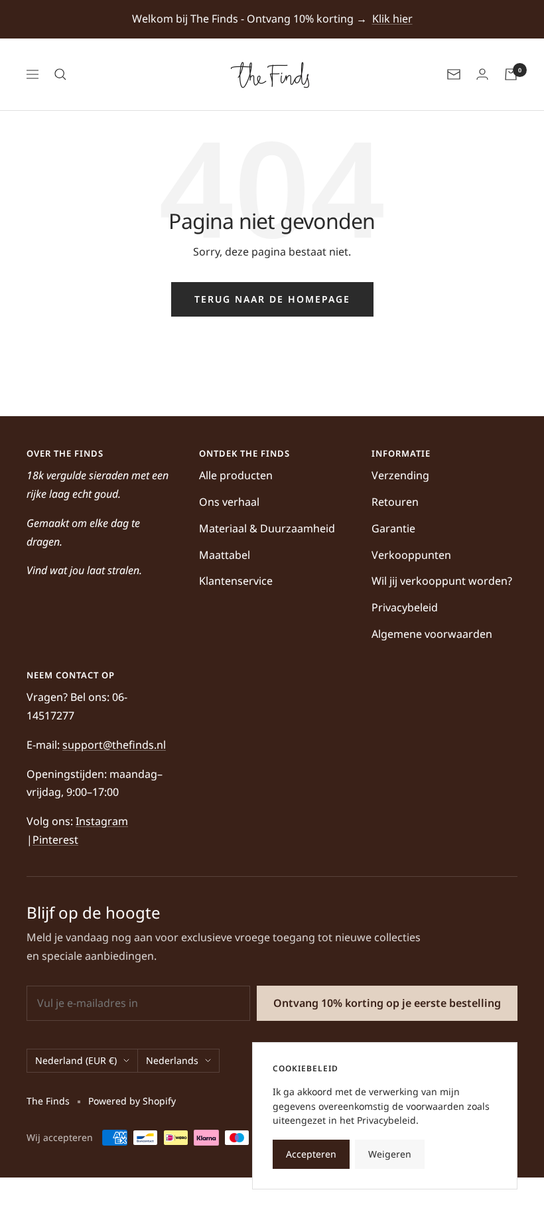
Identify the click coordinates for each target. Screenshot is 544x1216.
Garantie (393, 528)
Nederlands (172, 1060)
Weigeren (389, 1154)
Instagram (102, 821)
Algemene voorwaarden (432, 634)
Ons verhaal (229, 501)
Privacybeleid (405, 607)
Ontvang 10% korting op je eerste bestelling (387, 1003)
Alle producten (236, 475)
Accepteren (311, 1154)
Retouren (395, 501)
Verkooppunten (411, 555)
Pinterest (55, 839)
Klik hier (392, 18)
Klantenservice (236, 580)
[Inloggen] (482, 74)
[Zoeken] (60, 74)
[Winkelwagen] (510, 74)
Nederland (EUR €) (76, 1060)
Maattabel (224, 555)
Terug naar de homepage (272, 299)
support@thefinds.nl (114, 744)
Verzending (400, 475)
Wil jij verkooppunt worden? (442, 580)
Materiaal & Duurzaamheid (267, 528)
